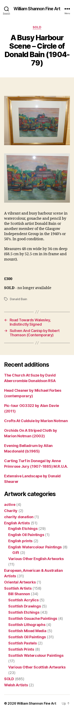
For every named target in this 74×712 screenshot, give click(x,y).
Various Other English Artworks (36, 559)
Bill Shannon (19, 594)
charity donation (19, 517)
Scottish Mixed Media (27, 631)
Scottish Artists (18, 588)
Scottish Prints (21, 649)
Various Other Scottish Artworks (37, 667)
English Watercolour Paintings (35, 547)
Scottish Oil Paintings (27, 637)
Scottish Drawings (24, 606)
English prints (20, 541)
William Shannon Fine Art (37, 9)
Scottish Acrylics (23, 600)
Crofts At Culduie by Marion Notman (36, 421)
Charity (10, 511)
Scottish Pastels (22, 643)
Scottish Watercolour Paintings (36, 655)
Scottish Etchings (23, 612)
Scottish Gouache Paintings (32, 618)
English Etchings (23, 528)
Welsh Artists (16, 685)
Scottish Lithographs (26, 624)
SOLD (37, 27)
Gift (15, 552)
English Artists (17, 523)
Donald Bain (18, 299)
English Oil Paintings (26, 535)
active (9, 504)
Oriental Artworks (20, 582)
